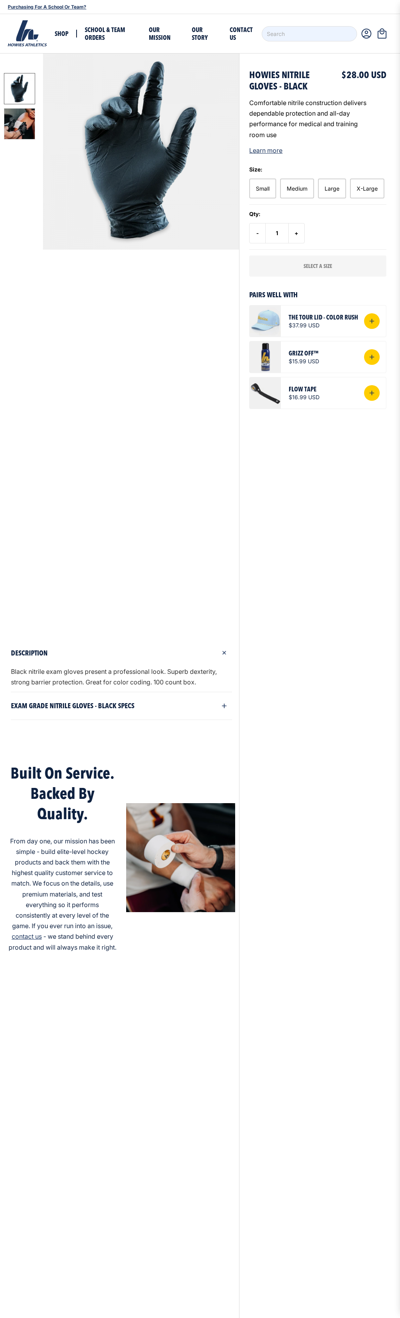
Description (29, 652)
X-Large (367, 188)
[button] (384, 33)
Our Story (200, 33)
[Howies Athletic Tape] (27, 33)
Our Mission (160, 33)
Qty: (255, 214)
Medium (297, 188)
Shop (61, 34)
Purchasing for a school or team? (47, 7)
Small (263, 188)
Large (332, 188)
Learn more (265, 150)
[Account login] (366, 33)
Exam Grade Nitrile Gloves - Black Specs (72, 705)
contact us (27, 936)
